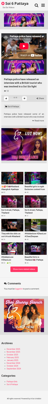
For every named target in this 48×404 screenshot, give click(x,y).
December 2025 (13, 349)
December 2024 (13, 363)
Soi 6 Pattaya (17, 3)
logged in (19, 289)
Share (41, 98)
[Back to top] (43, 398)
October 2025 (12, 355)
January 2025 (12, 360)
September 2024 (14, 369)
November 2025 (13, 352)
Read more (39, 121)
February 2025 (13, 357)
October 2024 (12, 366)
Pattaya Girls (12, 382)
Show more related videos (24, 269)
